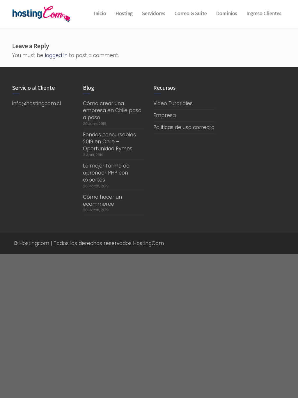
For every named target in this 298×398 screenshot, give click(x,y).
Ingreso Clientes (263, 13)
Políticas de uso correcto (183, 127)
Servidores (153, 13)
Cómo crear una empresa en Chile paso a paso (112, 110)
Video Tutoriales (173, 103)
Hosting (124, 13)
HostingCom (148, 243)
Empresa (164, 115)
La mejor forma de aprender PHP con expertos (106, 173)
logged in (56, 55)
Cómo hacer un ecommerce (102, 200)
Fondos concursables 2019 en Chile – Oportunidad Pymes (109, 141)
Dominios (226, 13)
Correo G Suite (191, 13)
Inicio (100, 13)
